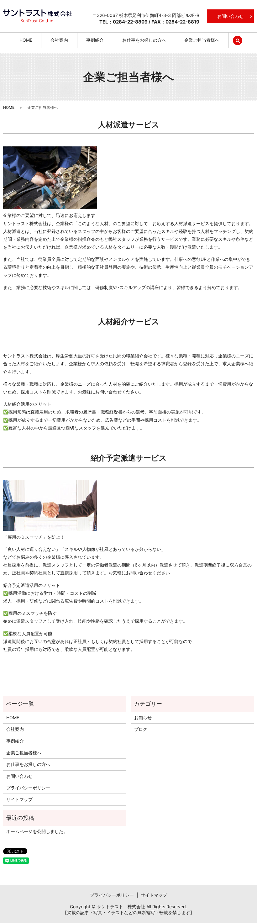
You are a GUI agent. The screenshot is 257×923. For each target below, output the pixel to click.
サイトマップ (19, 799)
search (242, 40)
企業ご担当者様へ (201, 40)
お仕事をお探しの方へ (144, 40)
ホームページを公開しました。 (37, 831)
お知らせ (143, 717)
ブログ (140, 729)
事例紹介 (95, 40)
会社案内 (59, 40)
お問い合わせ (230, 16)
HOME (25, 40)
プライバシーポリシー (28, 787)
